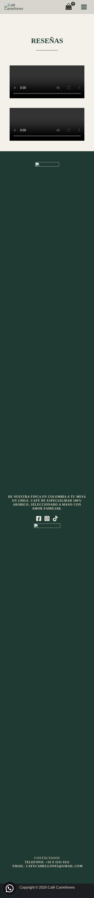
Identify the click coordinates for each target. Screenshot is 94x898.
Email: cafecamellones (35, 866)
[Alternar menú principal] (84, 7)
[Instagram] (47, 518)
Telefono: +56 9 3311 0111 (47, 862)
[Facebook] (39, 518)
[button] (9, 888)
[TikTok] (55, 518)
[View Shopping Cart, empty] (69, 7)
